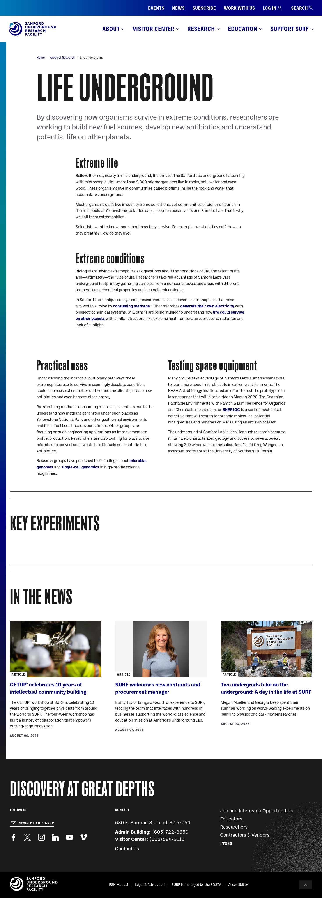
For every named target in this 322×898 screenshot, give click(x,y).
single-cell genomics (80, 467)
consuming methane (131, 306)
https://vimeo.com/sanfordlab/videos (83, 837)
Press (226, 843)
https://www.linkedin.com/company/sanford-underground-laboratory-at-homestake (55, 837)
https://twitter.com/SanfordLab (27, 837)
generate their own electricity (207, 306)
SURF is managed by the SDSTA (196, 885)
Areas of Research (62, 58)
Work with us (239, 8)
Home (41, 58)
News (178, 8)
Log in (269, 8)
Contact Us (127, 849)
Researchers (234, 827)
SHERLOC (231, 410)
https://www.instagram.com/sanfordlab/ (41, 837)
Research (201, 28)
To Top (305, 884)
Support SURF (290, 28)
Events (156, 8)
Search (299, 8)
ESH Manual (118, 885)
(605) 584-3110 (167, 839)
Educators (231, 819)
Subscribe (204, 8)
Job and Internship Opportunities (256, 811)
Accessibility (238, 885)
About (111, 28)
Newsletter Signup (36, 823)
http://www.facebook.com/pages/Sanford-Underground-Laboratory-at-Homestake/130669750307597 (13, 837)
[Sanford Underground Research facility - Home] (32, 35)
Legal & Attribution (150, 885)
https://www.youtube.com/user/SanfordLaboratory (69, 837)
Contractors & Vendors (244, 835)
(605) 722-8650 (170, 832)
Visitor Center (153, 28)
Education (242, 28)
